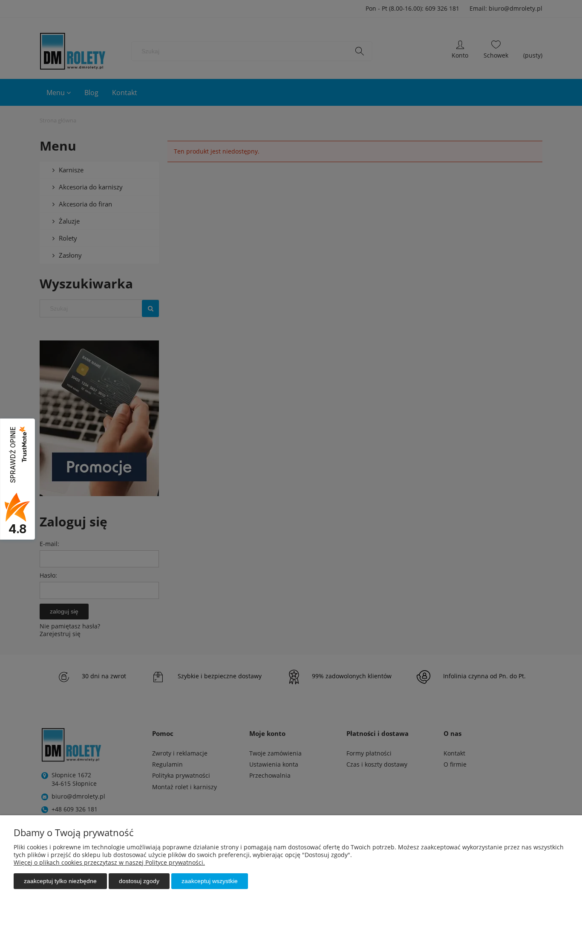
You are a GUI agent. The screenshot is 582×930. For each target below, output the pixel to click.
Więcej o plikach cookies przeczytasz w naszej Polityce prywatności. (109, 862)
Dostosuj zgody (139, 881)
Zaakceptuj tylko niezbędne (60, 881)
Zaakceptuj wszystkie (210, 881)
